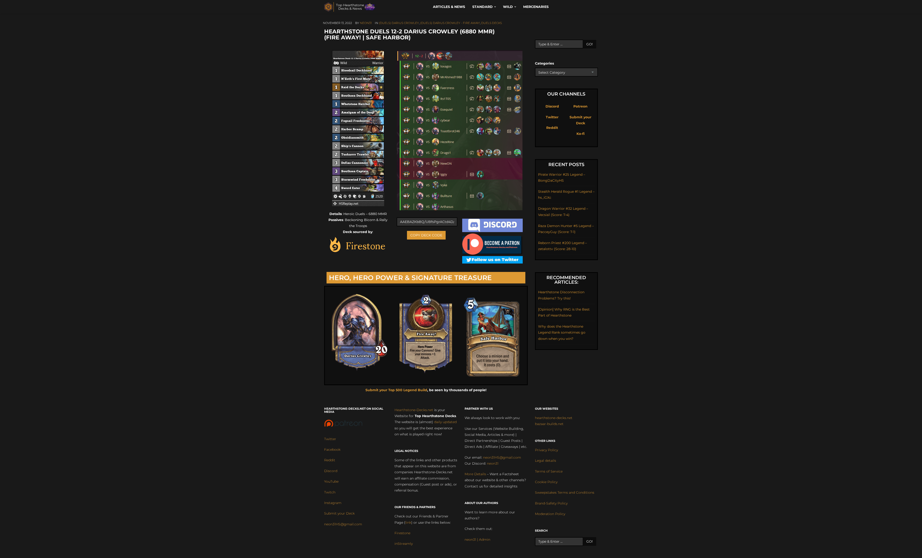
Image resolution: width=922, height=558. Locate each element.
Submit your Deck (339, 513)
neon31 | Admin (477, 539)
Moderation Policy (550, 514)
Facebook (332, 449)
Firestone (402, 533)
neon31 (366, 23)
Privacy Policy (546, 450)
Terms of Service (549, 471)
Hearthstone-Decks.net (413, 410)
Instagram (332, 503)
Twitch (329, 492)
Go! (589, 44)
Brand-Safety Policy (551, 503)
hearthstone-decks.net (553, 418)
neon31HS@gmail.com (343, 524)
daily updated (445, 422)
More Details (475, 474)
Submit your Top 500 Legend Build (396, 390)
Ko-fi (580, 134)
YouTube (331, 481)
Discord (552, 106)
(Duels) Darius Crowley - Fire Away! (450, 23)
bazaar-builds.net (549, 424)
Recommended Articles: (566, 280)
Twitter (552, 117)
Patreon (580, 106)
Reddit (552, 128)
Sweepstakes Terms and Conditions (564, 492)
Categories (544, 63)
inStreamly (403, 543)
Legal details (545, 460)
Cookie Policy (546, 482)
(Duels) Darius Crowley (399, 23)
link (408, 522)
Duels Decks (491, 23)
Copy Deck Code (426, 235)
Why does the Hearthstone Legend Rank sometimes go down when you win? (561, 332)
